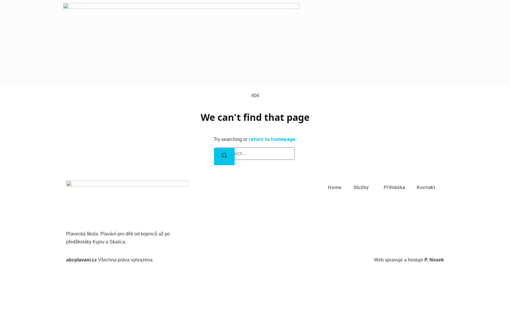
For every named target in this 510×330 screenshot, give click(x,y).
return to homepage (272, 139)
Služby (322, 11)
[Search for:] (255, 153)
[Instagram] (74, 224)
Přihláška (361, 11)
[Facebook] (68, 224)
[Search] (224, 156)
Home (292, 11)
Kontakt (400, 11)
